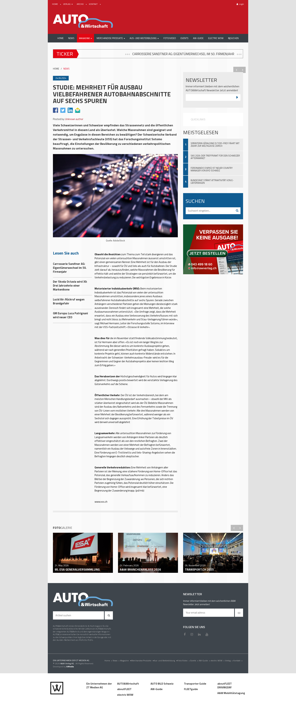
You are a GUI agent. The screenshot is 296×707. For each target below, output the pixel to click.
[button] (85, 38)
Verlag (229, 660)
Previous (236, 70)
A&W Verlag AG (67, 663)
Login (241, 4)
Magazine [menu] (124, 660)
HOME (55, 4)
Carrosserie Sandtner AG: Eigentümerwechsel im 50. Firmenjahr (123, 54)
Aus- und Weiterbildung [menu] (164, 660)
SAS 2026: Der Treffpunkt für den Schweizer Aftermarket (215, 157)
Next (242, 70)
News (116, 660)
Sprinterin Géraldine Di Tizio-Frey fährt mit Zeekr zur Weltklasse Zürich (215, 145)
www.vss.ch (101, 502)
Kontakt (237, 660)
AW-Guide (204, 660)
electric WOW (217, 660)
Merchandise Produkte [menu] (141, 660)
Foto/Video (183, 660)
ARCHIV (80, 4)
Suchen (234, 38)
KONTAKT (93, 4)
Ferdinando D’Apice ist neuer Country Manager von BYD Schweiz (212, 169)
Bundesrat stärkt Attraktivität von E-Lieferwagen (212, 182)
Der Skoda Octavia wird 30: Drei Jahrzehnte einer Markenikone (233, 54)
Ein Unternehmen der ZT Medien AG (99, 686)
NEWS (66, 68)
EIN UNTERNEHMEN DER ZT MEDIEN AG (71, 660)
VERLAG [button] (67, 4)
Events (194, 660)
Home (108, 660)
